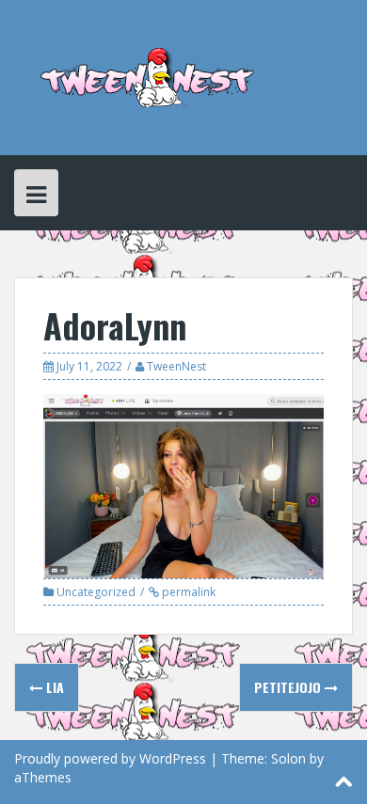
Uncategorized (96, 592)
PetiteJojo (289, 687)
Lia (53, 687)
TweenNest (176, 366)
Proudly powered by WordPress (110, 758)
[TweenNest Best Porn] (148, 76)
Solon (288, 758)
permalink (187, 592)
